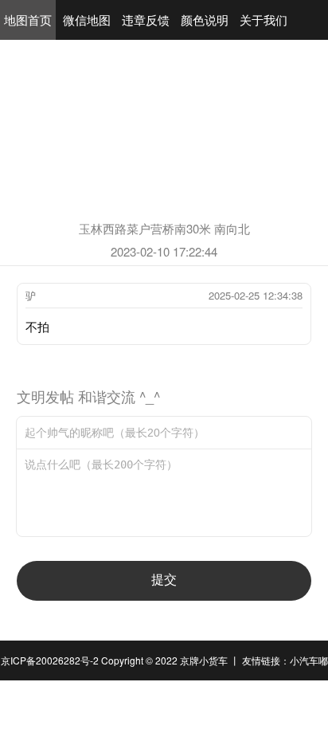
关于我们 (263, 19)
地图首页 (28, 19)
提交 (164, 579)
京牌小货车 (204, 660)
